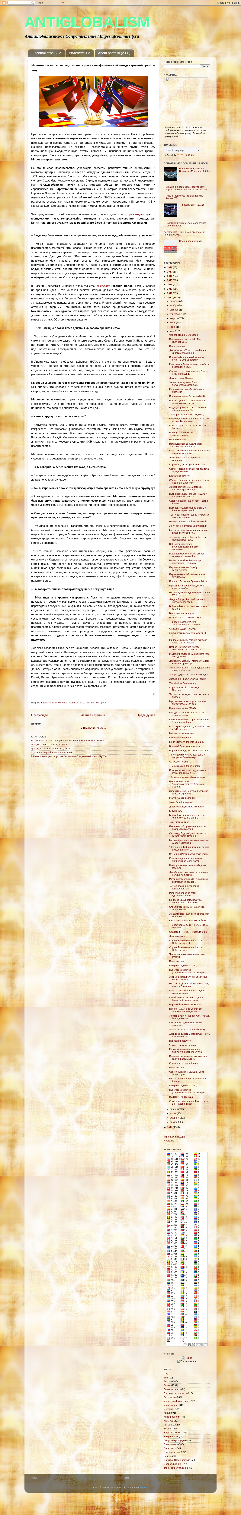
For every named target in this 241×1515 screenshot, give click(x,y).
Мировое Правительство (71, 702)
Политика (169, 1448)
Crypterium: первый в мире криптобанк (51, 752)
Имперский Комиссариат (177, 1401)
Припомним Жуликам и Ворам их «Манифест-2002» (194, 169)
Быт (166, 1377)
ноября (174, 305)
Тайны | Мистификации (176, 1468)
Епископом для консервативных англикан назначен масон (186, 859)
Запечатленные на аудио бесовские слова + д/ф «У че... (188, 792)
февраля (175, 1117)
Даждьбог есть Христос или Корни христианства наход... (187, 351)
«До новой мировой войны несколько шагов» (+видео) (189, 516)
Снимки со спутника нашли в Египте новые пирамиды (188, 372)
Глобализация (49, 702)
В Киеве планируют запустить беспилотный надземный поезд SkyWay (69, 756)
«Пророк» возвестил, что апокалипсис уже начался (184, 623)
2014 (170, 284)
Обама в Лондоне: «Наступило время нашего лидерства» (189, 481)
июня (173, 327)
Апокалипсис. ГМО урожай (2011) (187, 1029)
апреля (174, 1109)
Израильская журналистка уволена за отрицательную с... (188, 1057)
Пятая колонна (172, 1452)
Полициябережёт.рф (190, 241)
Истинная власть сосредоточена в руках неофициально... (187, 771)
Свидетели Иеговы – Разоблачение (188, 932)
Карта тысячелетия (179, 476)
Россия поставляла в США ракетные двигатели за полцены (188, 880)
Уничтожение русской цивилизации (188, 526)
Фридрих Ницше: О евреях (183, 335)
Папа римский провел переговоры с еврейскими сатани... (188, 827)
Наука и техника (172, 1432)
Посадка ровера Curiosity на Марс (49, 744)
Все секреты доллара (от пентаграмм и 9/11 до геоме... (189, 727)
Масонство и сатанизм (181, 733)
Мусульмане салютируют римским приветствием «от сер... (187, 702)
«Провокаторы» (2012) (191, 205)
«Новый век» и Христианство (185, 766)
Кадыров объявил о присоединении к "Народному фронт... (189, 720)
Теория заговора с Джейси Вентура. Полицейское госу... (188, 538)
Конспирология (172, 1417)
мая (172, 331)
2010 (170, 1127)
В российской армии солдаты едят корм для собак (187, 586)
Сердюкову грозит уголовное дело (187, 464)
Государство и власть (175, 1393)
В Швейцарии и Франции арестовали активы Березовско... (189, 419)
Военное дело (171, 1389)
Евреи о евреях (177, 439)
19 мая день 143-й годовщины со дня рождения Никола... (189, 848)
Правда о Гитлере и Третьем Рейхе (188, 581)
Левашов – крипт (178, 936)
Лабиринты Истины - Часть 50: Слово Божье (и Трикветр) (189, 662)
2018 (170, 267)
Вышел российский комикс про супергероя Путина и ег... (185, 561)
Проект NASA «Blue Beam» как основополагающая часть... (185, 1010)
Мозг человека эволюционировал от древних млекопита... (188, 531)
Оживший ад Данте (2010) (183, 628)
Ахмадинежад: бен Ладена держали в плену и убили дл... (189, 668)
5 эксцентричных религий (183, 1045)
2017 (170, 271)
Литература (170, 1424)
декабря (174, 301)
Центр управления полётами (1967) (50, 748)
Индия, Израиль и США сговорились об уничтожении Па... (188, 408)
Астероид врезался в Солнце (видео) (189, 674)
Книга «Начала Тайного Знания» (186, 742)
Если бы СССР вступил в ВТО (185, 617)
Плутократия (171, 1444)
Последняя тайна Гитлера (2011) (187, 396)
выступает (103, 286)
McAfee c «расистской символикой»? (188, 521)
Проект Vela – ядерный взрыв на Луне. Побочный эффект (186, 358)
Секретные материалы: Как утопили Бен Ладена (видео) (188, 1102)
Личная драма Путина (181, 378)
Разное (168, 1456)
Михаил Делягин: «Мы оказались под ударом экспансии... (189, 841)
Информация (171, 1405)
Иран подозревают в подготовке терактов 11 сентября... (186, 554)
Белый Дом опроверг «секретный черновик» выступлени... (187, 816)
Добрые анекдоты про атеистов (186, 806)
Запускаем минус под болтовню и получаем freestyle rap (187, 756)
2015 (170, 280)
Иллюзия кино (177, 961)
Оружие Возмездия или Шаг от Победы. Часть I (185, 948)
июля (173, 322)
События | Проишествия (177, 1460)
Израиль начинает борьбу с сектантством (184, 568)
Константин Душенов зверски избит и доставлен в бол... (189, 365)
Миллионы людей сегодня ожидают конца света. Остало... (188, 641)
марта (173, 1113)
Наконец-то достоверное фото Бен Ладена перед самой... (188, 509)
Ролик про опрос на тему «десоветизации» (182, 894)
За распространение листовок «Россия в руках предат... (185, 488)
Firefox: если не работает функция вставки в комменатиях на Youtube (68, 740)
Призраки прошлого (180, 1041)
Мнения (168, 1428)
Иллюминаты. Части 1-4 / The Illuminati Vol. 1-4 (185, 340)
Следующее (39, 715)
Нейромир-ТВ (171, 1436)
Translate (189, 155)
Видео (167, 1385)
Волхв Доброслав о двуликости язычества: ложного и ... (185, 445)
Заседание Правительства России (187, 679)
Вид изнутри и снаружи (181, 613)
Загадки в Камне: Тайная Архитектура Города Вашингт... (189, 1017)
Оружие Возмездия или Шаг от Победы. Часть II (185, 941)
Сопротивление (172, 1464)
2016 (170, 276)
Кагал (167, 1413)
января (174, 1122)
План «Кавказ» (177, 346)
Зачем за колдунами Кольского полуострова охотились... (185, 383)
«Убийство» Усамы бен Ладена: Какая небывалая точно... (186, 998)
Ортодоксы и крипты (180, 761)
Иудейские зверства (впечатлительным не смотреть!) (188, 971)
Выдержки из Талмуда (181, 1097)
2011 (170, 297)
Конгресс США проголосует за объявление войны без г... (185, 901)
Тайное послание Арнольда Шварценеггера (184, 887)
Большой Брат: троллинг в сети (186, 746)
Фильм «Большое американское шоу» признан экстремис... (189, 451)
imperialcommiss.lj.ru (174, 1136)
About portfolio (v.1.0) (114, 53)
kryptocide (169, 1140)
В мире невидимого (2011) (183, 965)
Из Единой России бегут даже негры (188, 854)
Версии (168, 1381)
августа (174, 318)
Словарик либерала (180, 737)
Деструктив (170, 1397)
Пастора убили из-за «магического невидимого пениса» (187, 401)
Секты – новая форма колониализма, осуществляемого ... (189, 470)
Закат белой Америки (180, 802)
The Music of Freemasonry (182, 683)
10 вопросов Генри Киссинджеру (186, 414)
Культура (168, 1420)
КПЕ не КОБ (175, 811)
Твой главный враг (179, 822)
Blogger (144, 1487)
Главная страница (47, 53)
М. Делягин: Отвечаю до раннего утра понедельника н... (189, 655)
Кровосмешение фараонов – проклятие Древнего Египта (185, 1050)
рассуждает (136, 214)
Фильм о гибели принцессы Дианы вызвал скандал (187, 991)
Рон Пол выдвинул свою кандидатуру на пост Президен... (189, 984)
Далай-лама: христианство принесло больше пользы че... (189, 873)
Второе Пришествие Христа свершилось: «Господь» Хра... (186, 648)
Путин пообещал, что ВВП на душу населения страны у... (188, 495)
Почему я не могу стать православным (181, 433)
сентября (175, 314)
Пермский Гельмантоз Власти (185, 1004)
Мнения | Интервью (95, 702)
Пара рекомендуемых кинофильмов (188, 750)
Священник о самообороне (183, 1063)
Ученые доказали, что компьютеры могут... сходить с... (188, 978)
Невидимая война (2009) (182, 708)
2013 (170, 289)
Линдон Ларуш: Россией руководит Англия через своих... (188, 600)
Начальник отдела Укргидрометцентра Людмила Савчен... (186, 784)
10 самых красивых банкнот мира (187, 777)
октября (174, 309)
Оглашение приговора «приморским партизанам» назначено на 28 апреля (186, 188)
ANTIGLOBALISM (87, 22)
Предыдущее (146, 715)
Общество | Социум (174, 1440)
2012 (170, 293)
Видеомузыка (79, 53)
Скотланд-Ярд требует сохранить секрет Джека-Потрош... (187, 834)
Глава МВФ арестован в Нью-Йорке (188, 920)
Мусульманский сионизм (182, 798)
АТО (166, 1373)
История (168, 1409)
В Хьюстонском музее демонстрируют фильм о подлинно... (184, 547)
